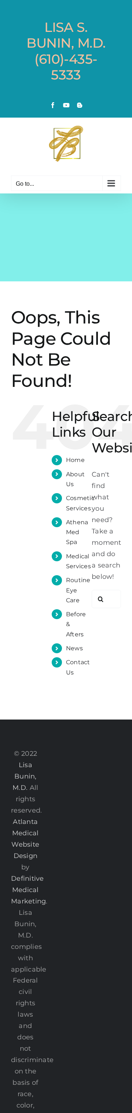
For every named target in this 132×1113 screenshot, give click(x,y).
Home (75, 459)
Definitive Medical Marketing (28, 889)
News (74, 648)
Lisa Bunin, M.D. (24, 776)
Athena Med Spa (77, 532)
